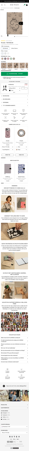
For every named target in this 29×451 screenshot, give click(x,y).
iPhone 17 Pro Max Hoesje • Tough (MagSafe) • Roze (7, 143)
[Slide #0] (14, 36)
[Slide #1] (15, 36)
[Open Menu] (2, 5)
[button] (6, 41)
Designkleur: (5, 56)
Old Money (7, 176)
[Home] (14, 4)
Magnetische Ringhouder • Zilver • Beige (21, 143)
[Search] (5, 5)
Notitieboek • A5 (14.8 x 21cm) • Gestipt (7, 179)
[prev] (1, 1)
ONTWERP (3, 61)
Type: (5, 46)
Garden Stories (21, 176)
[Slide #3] (17, 36)
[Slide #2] (16, 36)
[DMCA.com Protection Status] (14, 448)
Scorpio (7, 140)
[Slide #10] (25, 36)
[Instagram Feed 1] (14, 395)
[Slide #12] (27, 36)
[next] (27, 1)
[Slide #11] (26, 36)
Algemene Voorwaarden (11, 444)
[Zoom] (2, 36)
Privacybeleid (20, 444)
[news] (24, 5)
